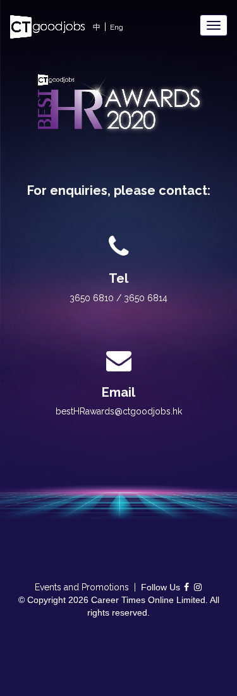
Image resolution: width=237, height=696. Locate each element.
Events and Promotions (82, 587)
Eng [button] (116, 27)
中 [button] (96, 27)
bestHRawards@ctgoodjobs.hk (119, 411)
